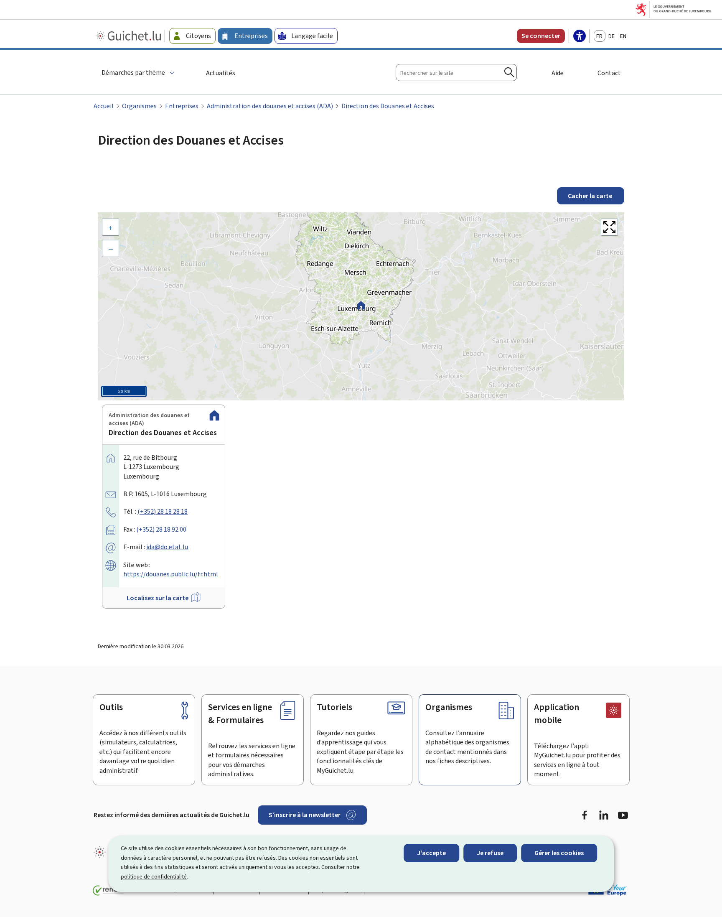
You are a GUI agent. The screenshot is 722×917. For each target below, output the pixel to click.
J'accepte (431, 852)
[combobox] (456, 72)
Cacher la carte (590, 195)
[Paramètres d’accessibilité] (579, 37)
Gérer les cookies (559, 852)
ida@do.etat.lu (167, 547)
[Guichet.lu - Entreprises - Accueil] (129, 36)
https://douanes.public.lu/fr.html (170, 574)
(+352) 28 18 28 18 (162, 511)
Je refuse (490, 852)
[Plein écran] (609, 227)
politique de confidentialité (154, 877)
